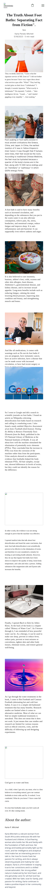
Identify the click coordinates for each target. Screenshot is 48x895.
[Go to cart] (32, 5)
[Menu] (42, 5)
